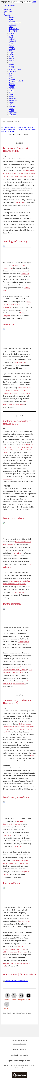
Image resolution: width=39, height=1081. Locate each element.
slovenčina (12, 98)
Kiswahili (12, 89)
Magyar (11, 52)
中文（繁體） (14, 31)
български (12, 25)
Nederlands (12, 41)
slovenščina (13, 100)
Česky (11, 35)
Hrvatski (12, 33)
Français (11, 45)
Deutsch (11, 47)
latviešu (11, 96)
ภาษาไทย (12, 106)
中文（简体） (14, 29)
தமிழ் (10, 104)
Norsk (11, 75)
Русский (12, 85)
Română (11, 83)
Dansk (11, 37)
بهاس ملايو (12, 71)
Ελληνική (12, 49)
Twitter (9, 5)
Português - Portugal (16, 81)
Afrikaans (12, 21)
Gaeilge (11, 54)
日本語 (11, 62)
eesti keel (12, 39)
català (11, 27)
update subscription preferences (19, 1061)
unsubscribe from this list (19, 1055)
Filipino (11, 111)
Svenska (11, 90)
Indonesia (12, 56)
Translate (7, 15)
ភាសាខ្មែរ (12, 65)
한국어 (11, 67)
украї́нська (13, 113)
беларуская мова (15, 23)
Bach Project (20, 202)
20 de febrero (17, 846)
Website (6, 1008)
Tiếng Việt (12, 114)
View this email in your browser (11, 121)
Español (11, 87)
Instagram (21, 999)
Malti (10, 73)
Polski (11, 77)
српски (11, 102)
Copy (34, 2)
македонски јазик (15, 69)
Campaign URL (5, 2)
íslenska (11, 58)
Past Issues (8, 11)
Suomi (11, 43)
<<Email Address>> (19, 1044)
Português (12, 79)
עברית (11, 92)
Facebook (7, 999)
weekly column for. (17, 304)
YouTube (28, 999)
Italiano (11, 60)
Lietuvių (11, 94)
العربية (11, 19)
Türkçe (11, 109)
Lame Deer (25, 274)
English (11, 17)
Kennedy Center (19, 362)
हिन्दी (10, 51)
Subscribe (7, 9)
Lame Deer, (18, 553)
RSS (5, 13)
